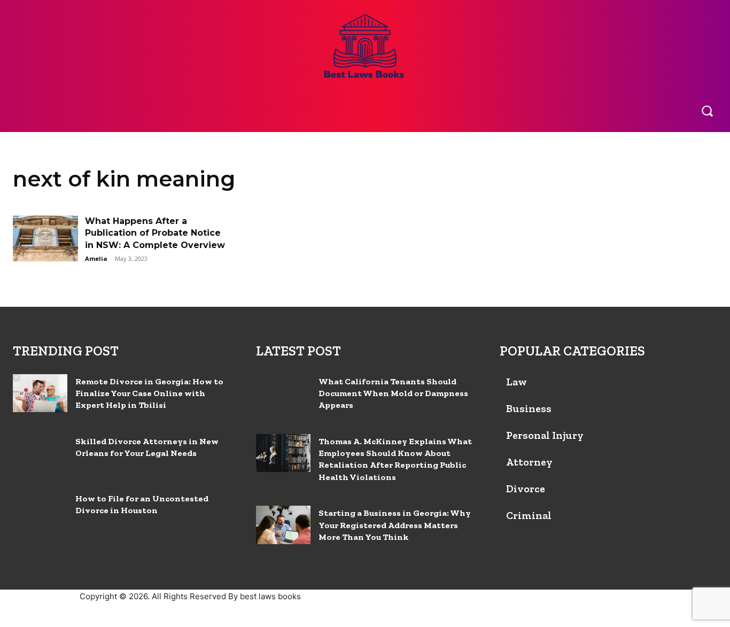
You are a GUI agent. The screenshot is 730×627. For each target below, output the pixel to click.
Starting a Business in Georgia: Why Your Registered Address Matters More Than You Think (395, 525)
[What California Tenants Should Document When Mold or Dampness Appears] (283, 393)
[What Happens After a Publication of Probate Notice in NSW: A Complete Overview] (45, 238)
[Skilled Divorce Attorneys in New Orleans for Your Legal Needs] (40, 453)
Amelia (96, 258)
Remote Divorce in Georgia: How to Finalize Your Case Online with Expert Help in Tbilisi (149, 393)
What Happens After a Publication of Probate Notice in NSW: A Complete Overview (155, 233)
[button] (707, 110)
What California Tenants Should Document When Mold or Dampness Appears (393, 393)
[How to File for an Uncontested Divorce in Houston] (40, 510)
